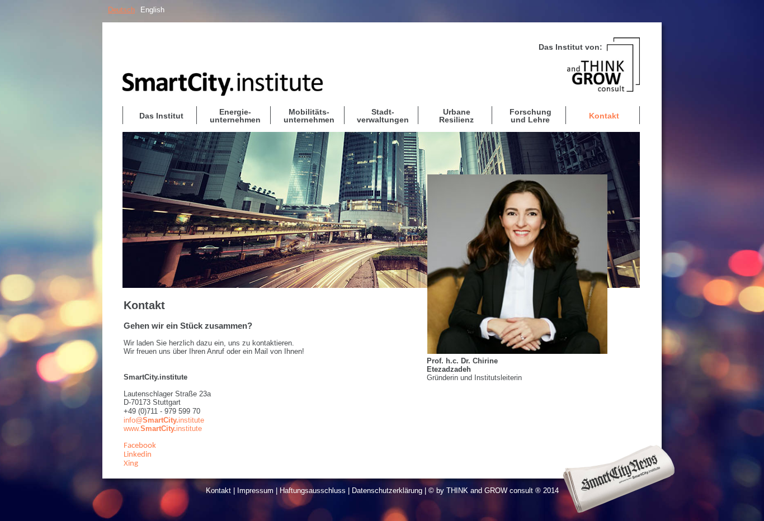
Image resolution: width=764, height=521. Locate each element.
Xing (131, 464)
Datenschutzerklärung (387, 490)
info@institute (164, 420)
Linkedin (138, 455)
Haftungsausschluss (313, 490)
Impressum (255, 490)
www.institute (163, 428)
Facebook (140, 446)
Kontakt (218, 490)
